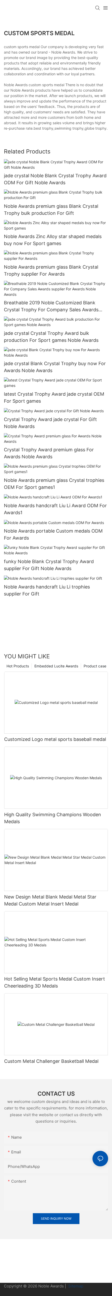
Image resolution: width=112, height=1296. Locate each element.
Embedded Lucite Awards (56, 666)
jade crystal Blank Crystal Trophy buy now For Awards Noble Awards (55, 367)
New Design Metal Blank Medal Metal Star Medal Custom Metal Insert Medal (50, 900)
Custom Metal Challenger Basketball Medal (51, 1061)
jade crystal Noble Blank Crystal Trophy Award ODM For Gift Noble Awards (55, 179)
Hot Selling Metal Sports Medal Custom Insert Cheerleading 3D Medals (54, 982)
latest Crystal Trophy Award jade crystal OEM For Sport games (54, 397)
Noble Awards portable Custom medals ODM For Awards (53, 534)
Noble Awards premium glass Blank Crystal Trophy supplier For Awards (51, 270)
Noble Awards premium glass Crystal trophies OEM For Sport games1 (54, 483)
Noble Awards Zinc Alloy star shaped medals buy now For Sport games (53, 240)
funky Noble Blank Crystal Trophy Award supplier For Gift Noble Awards (49, 565)
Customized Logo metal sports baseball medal (55, 739)
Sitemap (75, 1286)
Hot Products (18, 666)
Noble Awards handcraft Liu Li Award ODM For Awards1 (55, 509)
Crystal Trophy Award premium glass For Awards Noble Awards (49, 453)
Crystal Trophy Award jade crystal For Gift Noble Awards (50, 423)
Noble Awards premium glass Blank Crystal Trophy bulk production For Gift (51, 209)
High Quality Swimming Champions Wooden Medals (52, 818)
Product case (95, 666)
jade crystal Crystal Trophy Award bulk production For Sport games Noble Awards (51, 336)
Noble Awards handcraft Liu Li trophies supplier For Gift (47, 590)
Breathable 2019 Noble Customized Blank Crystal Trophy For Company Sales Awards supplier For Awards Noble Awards (51, 306)
